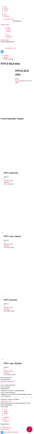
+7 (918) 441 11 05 (8, 19)
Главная (6, 55)
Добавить (6, 182)
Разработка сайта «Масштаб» (9, 432)
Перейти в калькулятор (7, 381)
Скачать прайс (5, 24)
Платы (6, 10)
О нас (5, 7)
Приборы (6, 417)
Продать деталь (8, 180)
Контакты (6, 16)
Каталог (6, 9)
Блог (5, 14)
